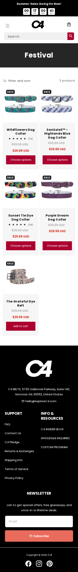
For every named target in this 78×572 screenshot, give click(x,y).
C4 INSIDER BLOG (52, 429)
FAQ (7, 424)
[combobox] (39, 36)
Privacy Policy (14, 478)
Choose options (20, 160)
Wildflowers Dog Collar (21, 132)
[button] (7, 24)
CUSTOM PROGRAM (54, 447)
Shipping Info (14, 460)
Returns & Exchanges (19, 451)
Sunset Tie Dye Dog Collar (20, 218)
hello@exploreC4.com (40, 401)
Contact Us (13, 433)
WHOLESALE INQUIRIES (55, 438)
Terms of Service (16, 469)
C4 (50, 555)
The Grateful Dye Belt (20, 304)
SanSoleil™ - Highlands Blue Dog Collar (57, 134)
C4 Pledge (12, 442)
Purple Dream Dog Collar (57, 218)
